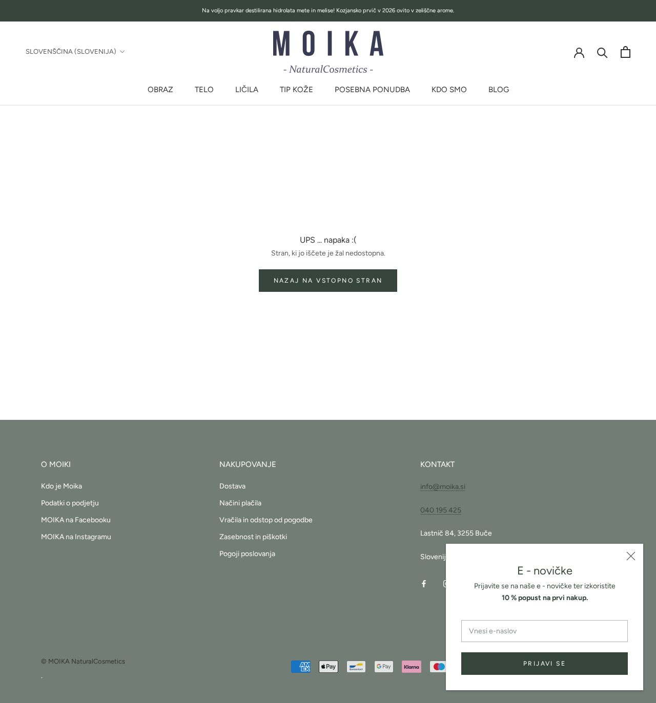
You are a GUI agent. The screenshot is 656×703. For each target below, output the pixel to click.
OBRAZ (160, 89)
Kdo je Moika (61, 486)
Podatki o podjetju (70, 503)
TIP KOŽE (296, 89)
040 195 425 (440, 510)
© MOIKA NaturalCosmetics (83, 661)
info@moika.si (442, 486)
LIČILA (246, 89)
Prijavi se (544, 663)
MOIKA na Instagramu (76, 536)
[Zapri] (631, 556)
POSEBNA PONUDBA (372, 89)
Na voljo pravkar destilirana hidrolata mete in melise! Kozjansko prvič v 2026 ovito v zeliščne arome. (328, 10)
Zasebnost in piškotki (253, 536)
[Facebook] (423, 583)
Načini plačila (240, 503)
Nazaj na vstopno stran (328, 280)
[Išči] (602, 52)
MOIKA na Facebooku (76, 520)
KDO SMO (449, 89)
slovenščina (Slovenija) (71, 51)
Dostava (232, 486)
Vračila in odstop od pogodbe (266, 520)
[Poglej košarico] (625, 52)
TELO (204, 89)
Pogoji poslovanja (247, 553)
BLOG (498, 89)
